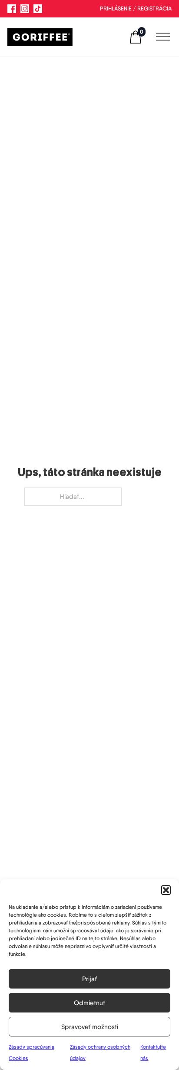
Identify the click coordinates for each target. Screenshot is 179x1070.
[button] (166, 890)
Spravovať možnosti (89, 1027)
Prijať (89, 979)
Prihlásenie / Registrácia (136, 8)
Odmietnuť (89, 1003)
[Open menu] (161, 37)
